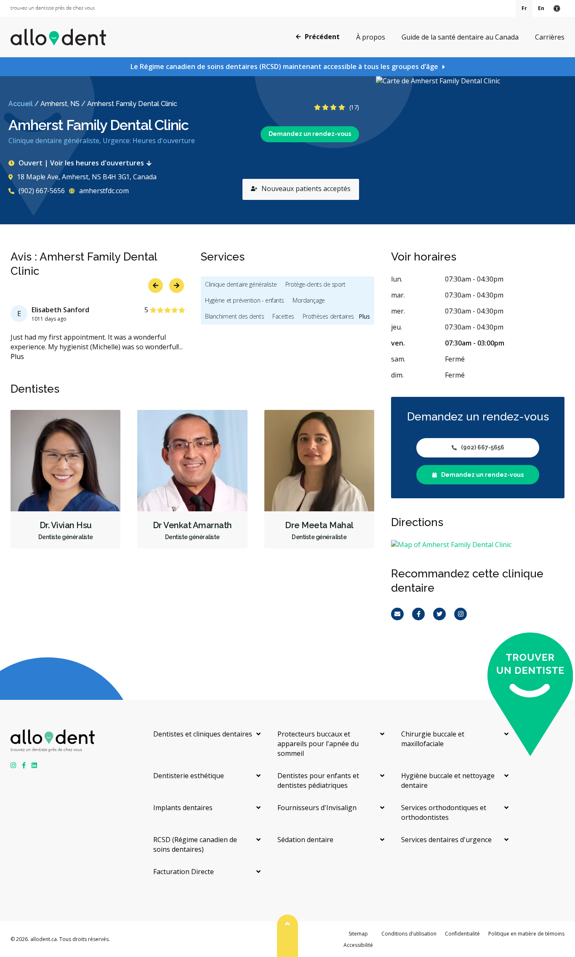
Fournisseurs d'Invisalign (317, 807)
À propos (370, 37)
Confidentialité (462, 933)
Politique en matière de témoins (526, 933)
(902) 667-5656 (41, 190)
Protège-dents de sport (315, 284)
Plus (17, 356)
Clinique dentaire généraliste (241, 284)
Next (176, 285)
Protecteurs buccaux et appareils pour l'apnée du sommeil (318, 743)
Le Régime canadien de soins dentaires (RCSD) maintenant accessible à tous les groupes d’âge (284, 66)
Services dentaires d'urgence (446, 839)
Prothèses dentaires (328, 316)
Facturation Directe (183, 871)
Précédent (322, 36)
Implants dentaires (183, 807)
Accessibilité (358, 945)
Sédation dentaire (305, 839)
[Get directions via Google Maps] (477, 545)
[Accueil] (58, 37)
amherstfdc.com (103, 190)
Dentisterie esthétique (188, 775)
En (541, 8)
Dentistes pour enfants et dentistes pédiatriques (318, 780)
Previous (155, 285)
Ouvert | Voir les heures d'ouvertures (81, 162)
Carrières (549, 37)
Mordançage (309, 300)
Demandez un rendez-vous (310, 133)
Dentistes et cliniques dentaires (202, 734)
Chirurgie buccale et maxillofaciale (432, 738)
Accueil (20, 104)
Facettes (283, 316)
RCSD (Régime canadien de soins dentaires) (195, 844)
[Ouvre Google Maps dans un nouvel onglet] (475, 150)
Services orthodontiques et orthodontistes (443, 812)
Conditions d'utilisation (409, 933)
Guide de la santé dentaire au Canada (460, 37)
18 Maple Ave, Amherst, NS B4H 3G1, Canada (87, 176)
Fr (524, 8)
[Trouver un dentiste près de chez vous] (53, 8)
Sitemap (358, 933)
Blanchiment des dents (234, 316)
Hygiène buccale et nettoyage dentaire (448, 780)
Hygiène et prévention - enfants (244, 300)
